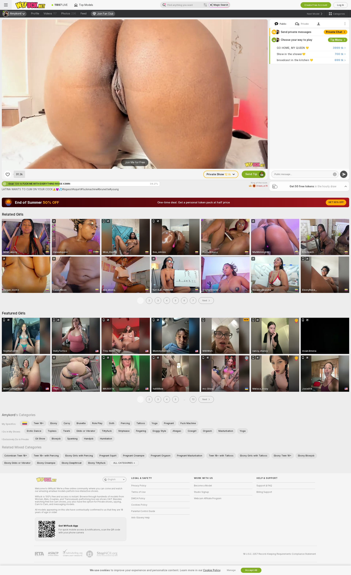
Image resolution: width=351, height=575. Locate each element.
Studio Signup (201, 492)
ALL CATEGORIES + (124, 463)
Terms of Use (138, 492)
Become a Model (203, 485)
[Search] (205, 4)
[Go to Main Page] (30, 5)
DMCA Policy (138, 498)
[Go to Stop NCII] (107, 554)
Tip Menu (336, 39)
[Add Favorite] (7, 174)
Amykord (8, 415)
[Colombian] (25, 423)
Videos (50, 13)
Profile (35, 13)
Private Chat (334, 32)
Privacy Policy (138, 485)
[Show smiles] (335, 174)
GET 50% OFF (336, 202)
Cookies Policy (139, 505)
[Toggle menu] (6, 5)
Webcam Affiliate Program (207, 498)
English (112, 479)
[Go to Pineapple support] (90, 554)
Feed (83, 13)
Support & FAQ (264, 485)
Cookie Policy (211, 570)
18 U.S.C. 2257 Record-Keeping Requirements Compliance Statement (279, 554)
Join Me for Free (135, 162)
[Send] (343, 174)
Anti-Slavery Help (140, 517)
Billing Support (264, 492)
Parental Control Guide (143, 511)
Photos (68, 13)
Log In (340, 5)
